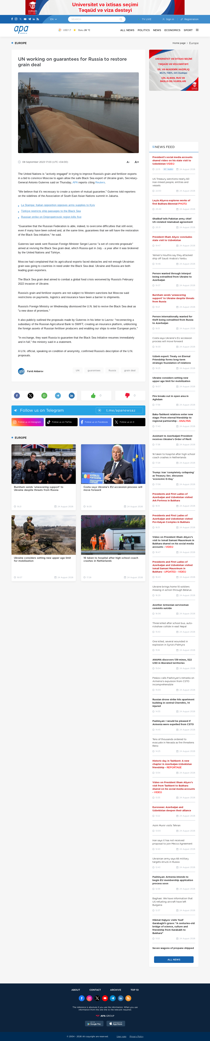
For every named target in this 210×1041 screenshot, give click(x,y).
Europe (194, 43)
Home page (179, 43)
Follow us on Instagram (29, 422)
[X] (20, 19)
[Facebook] (12, 19)
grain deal (130, 370)
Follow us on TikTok (62, 422)
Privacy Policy (136, 1036)
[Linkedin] (34, 19)
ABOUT (75, 989)
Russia (112, 370)
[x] (97, 998)
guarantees (94, 370)
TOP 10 (135, 989)
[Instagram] (16, 19)
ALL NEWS (127, 30)
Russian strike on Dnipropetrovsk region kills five (51, 217)
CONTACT (95, 989)
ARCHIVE (115, 989)
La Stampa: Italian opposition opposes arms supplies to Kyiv (58, 205)
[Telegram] (29, 19)
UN (77, 370)
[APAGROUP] (105, 1016)
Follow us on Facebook (96, 422)
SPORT (188, 30)
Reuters (100, 182)
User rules (121, 1036)
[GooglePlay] (94, 1024)
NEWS (157, 30)
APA (75, 182)
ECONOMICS (172, 30)
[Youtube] (25, 19)
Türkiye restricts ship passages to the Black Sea (51, 211)
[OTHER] (196, 30)
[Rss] (38, 19)
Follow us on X (127, 422)
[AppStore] (115, 1024)
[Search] (121, 19)
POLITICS (144, 30)
